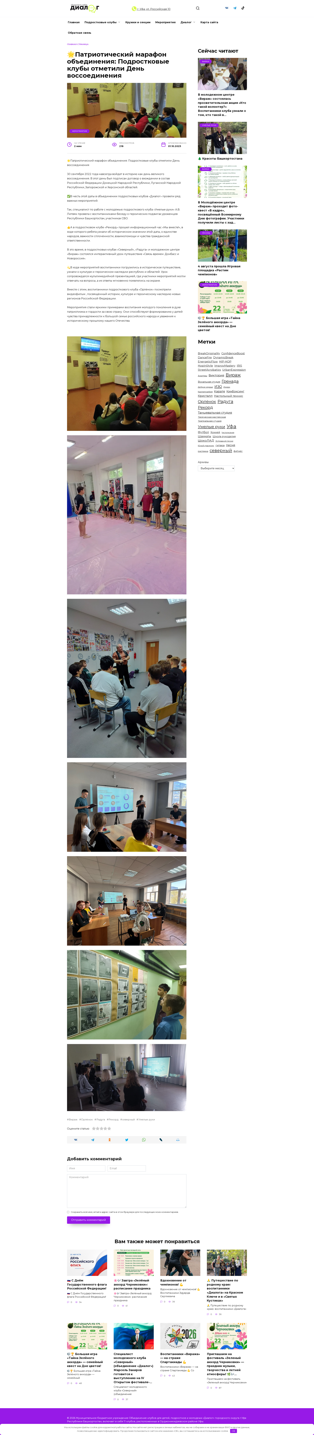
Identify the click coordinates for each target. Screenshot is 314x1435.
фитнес (238, 451)
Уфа (231, 426)
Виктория (216, 375)
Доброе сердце (205, 387)
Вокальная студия (209, 381)
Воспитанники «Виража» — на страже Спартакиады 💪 (180, 1358)
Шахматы (204, 436)
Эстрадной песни (224, 441)
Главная (74, 22)
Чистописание (228, 433)
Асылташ (202, 375)
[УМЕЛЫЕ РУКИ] (222, 152)
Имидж (226, 387)
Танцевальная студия (215, 413)
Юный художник (206, 445)
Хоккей (215, 432)
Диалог (186, 22)
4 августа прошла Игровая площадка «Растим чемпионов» (219, 270)
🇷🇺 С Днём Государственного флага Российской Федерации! (87, 1284)
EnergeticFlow (208, 361)
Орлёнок (87, 1119)
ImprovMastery (224, 365)
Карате (219, 391)
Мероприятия (165, 22)
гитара (220, 445)
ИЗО (218, 386)
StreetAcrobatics (209, 369)
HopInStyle (205, 365)
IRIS (239, 365)
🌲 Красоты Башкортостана (220, 158)
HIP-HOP (225, 361)
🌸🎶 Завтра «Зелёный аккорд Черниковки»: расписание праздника (132, 1284)
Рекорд (113, 1119)
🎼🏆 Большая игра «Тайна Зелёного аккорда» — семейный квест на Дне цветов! (219, 324)
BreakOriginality (209, 353)
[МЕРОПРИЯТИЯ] (222, 311)
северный (128, 1119)
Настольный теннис (228, 396)
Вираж (73, 1119)
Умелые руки (147, 1119)
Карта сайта (209, 22)
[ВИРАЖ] (222, 88)
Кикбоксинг (235, 391)
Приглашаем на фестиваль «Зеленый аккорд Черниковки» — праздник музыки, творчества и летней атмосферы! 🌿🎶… (225, 1364)
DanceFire (205, 357)
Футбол (203, 432)
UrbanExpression (234, 369)
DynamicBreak (223, 357)
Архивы (203, 462)
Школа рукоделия (224, 436)
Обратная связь (79, 32)
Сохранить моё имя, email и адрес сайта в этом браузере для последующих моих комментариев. (125, 1212)
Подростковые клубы (101, 22)
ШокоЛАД (206, 440)
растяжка (203, 451)
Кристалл (205, 396)
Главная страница (77, 44)
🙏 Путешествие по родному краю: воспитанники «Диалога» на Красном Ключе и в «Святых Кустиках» (225, 1290)
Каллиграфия (205, 391)
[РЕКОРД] (222, 259)
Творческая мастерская (212, 417)
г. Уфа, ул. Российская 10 (153, 9)
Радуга (100, 1119)
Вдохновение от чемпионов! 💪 (173, 1282)
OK (233, 1431)
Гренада (230, 381)
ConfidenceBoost (233, 353)
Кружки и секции (137, 22)
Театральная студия (209, 421)
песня (230, 445)
